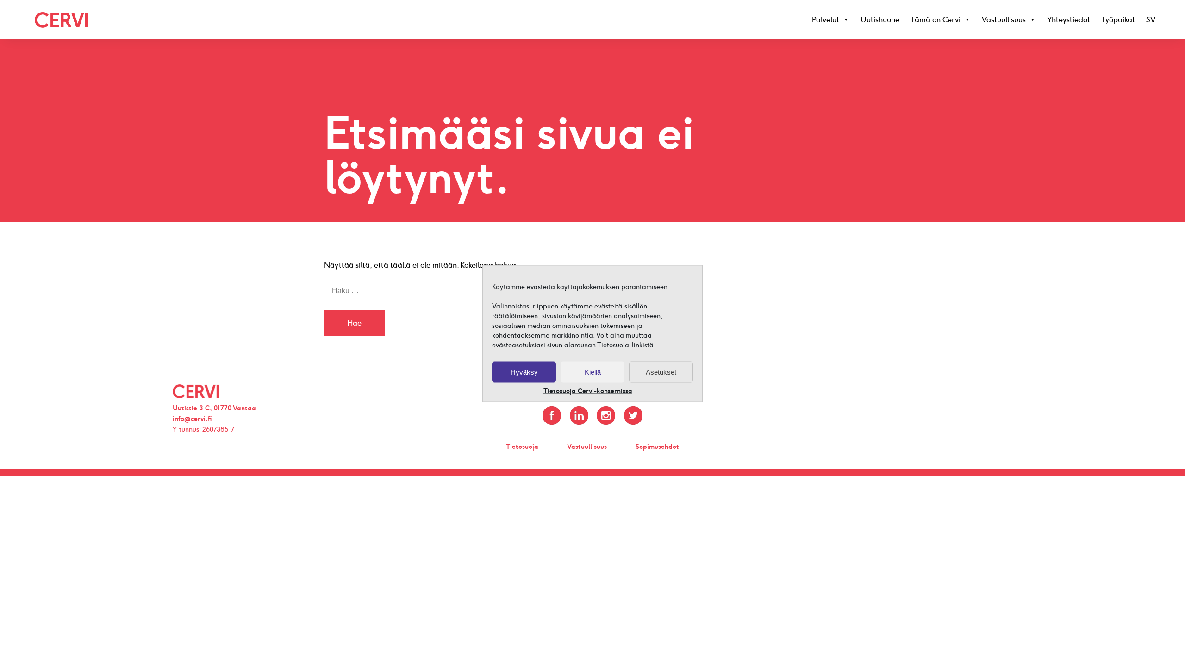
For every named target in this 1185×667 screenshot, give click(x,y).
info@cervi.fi (192, 419)
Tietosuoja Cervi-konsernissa (587, 391)
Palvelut (825, 19)
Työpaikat (1118, 19)
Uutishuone (880, 19)
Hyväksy (524, 372)
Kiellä (593, 372)
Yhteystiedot (1068, 19)
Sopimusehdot (657, 446)
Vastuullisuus (1004, 19)
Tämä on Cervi (935, 19)
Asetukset (661, 372)
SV (1150, 19)
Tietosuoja (522, 446)
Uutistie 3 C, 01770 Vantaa (214, 408)
